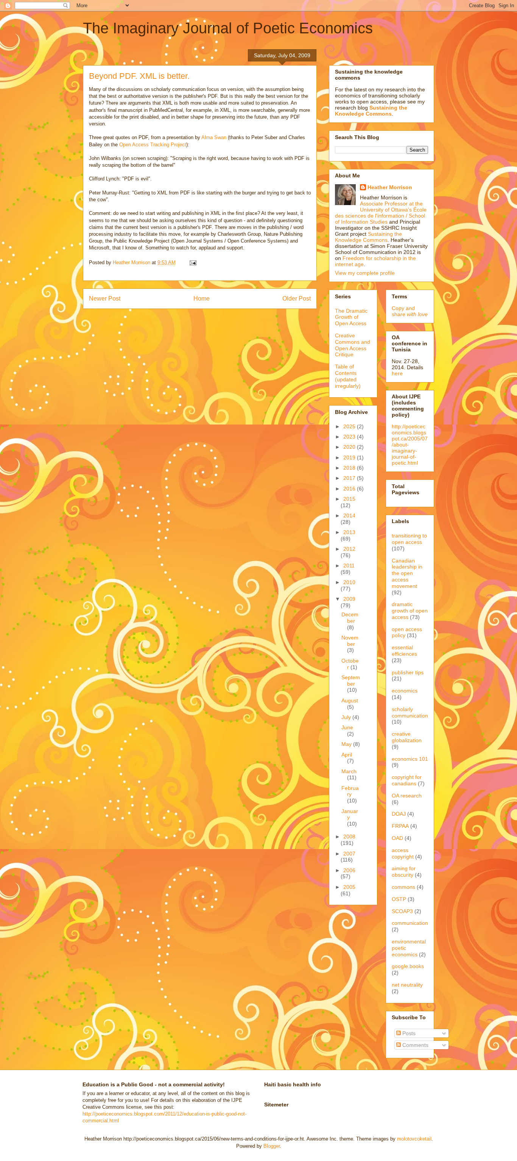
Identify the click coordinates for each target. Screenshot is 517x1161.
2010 (349, 582)
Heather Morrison (390, 187)
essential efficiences (404, 650)
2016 (350, 489)
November (349, 641)
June (347, 727)
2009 (349, 599)
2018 (350, 468)
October (350, 664)
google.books (408, 966)
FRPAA (400, 826)
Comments (414, 1045)
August (349, 700)
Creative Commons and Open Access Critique (352, 344)
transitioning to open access (409, 539)
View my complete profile (365, 273)
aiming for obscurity (404, 871)
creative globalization (407, 737)
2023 (350, 437)
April (346, 755)
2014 (349, 515)
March (349, 771)
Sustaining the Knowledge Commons (368, 237)
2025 (350, 426)
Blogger (271, 1146)
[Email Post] (192, 262)
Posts (408, 1033)
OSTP (399, 899)
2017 (350, 478)
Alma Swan (213, 137)
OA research (407, 796)
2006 (349, 870)
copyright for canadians (407, 780)
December (349, 617)
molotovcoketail (414, 1139)
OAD (397, 838)
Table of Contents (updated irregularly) (348, 376)
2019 (350, 457)
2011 (349, 565)
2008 (349, 837)
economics (404, 691)
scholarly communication (410, 712)
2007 (349, 854)
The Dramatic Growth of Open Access (351, 317)
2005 (349, 887)
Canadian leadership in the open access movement (407, 573)
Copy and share (410, 311)
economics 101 (410, 759)
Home (201, 298)
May (347, 744)
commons (403, 887)
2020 (350, 447)
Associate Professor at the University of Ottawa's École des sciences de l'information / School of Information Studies (381, 213)
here (397, 373)
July (346, 717)
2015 (349, 499)
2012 (349, 549)
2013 (349, 532)
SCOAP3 (402, 911)
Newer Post (104, 298)
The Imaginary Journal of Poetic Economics (228, 28)
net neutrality (407, 985)
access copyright (403, 853)
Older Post (296, 298)
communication (410, 923)
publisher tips (408, 672)
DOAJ (399, 814)
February (350, 791)
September (350, 680)
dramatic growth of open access (410, 610)
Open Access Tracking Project (152, 144)
